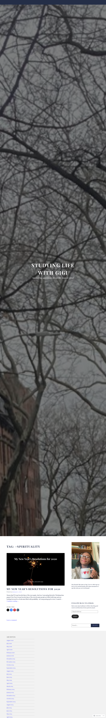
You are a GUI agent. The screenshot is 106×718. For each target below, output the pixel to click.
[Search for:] (85, 625)
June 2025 (9, 677)
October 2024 (10, 699)
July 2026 (9, 643)
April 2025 (9, 683)
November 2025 (11, 662)
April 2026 (9, 650)
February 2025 (10, 689)
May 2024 (9, 714)
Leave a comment (12, 620)
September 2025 (11, 668)
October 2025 (10, 665)
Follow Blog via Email (83, 603)
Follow (75, 616)
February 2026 (11, 653)
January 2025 (10, 692)
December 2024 (11, 695)
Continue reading (13, 601)
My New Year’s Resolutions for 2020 (33, 589)
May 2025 (9, 680)
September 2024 (11, 702)
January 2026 (10, 656)
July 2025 (9, 674)
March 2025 (10, 686)
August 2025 (10, 671)
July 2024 (9, 708)
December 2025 (11, 659)
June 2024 (9, 711)
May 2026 (9, 646)
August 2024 (10, 705)
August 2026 (10, 640)
